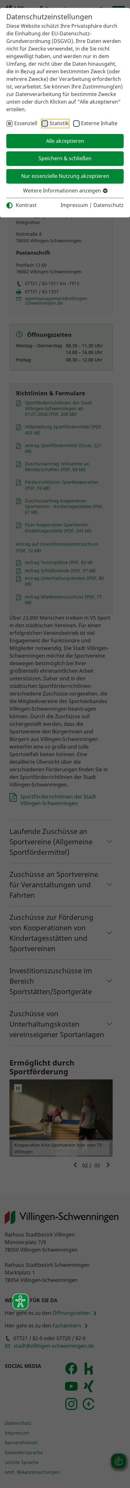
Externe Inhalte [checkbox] (99, 123)
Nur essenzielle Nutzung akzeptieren (65, 176)
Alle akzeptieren (65, 140)
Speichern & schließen (65, 158)
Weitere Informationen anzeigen (62, 190)
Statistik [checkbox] (59, 123)
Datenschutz (108, 205)
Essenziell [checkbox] (25, 123)
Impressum (74, 205)
